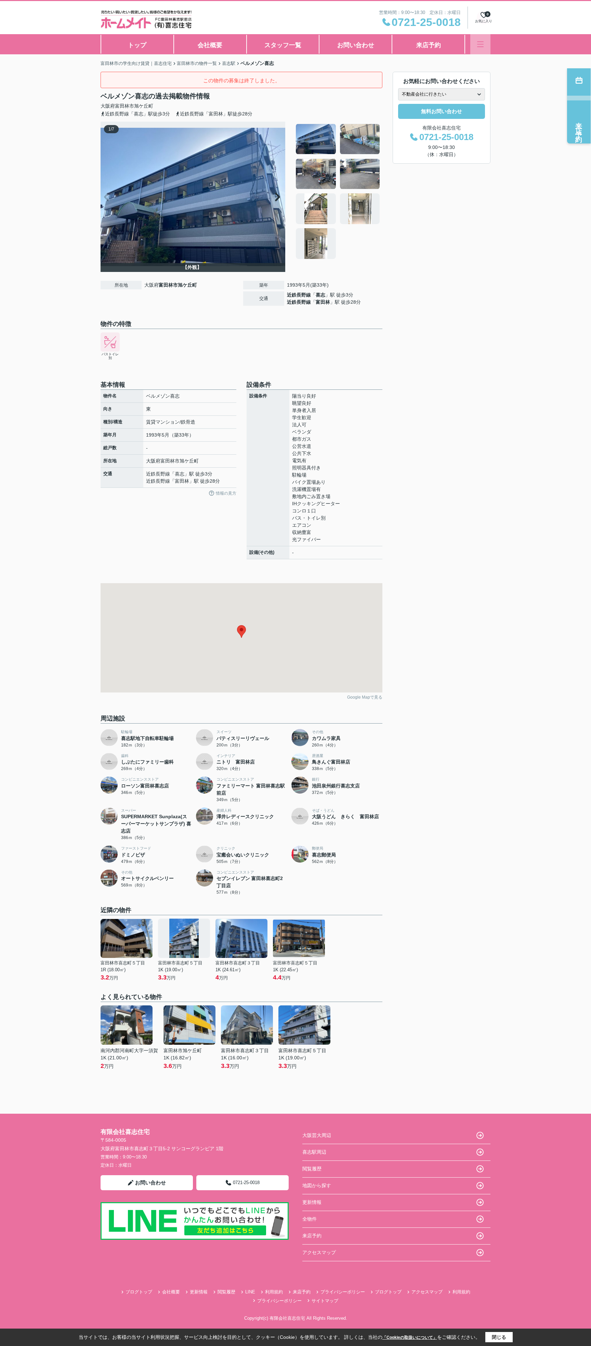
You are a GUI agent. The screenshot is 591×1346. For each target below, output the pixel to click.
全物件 (309, 1219)
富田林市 (124, 106)
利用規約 (274, 1291)
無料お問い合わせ (441, 111)
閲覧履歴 (311, 1168)
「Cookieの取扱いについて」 (409, 1337)
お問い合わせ (355, 45)
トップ (137, 45)
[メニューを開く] (480, 44)
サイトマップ (325, 1300)
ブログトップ (139, 1291)
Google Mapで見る (364, 697)
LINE (250, 1291)
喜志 (320, 295)
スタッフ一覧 (282, 45)
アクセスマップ (319, 1252)
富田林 (323, 302)
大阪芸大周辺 (316, 1135)
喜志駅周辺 (314, 1152)
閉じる (499, 1337)
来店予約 (428, 45)
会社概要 (210, 45)
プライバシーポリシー (342, 1291)
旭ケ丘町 (143, 106)
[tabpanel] (338, 191)
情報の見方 (226, 493)
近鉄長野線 (299, 295)
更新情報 (311, 1202)
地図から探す (316, 1185)
